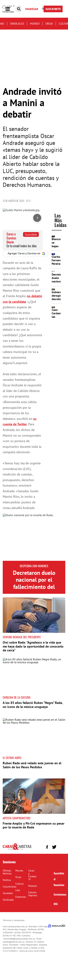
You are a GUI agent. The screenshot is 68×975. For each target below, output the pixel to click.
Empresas (20, 896)
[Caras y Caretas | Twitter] (54, 847)
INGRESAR (31, 9)
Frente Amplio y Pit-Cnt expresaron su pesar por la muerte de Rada (33, 825)
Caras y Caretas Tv (32, 875)
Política (7, 880)
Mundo (35, 23)
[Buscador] (18, 8)
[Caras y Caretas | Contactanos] (61, 846)
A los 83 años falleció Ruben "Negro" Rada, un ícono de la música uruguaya (33, 705)
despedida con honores (34, 566)
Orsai (49, 23)
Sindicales (17, 23)
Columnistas (9, 886)
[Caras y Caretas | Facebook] (47, 847)
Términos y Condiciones (13, 920)
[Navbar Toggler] (10, 9)
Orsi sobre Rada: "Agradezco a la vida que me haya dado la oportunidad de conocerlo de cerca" (33, 646)
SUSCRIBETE (53, 9)
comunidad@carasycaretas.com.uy (19, 938)
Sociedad (8, 893)
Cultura (19, 883)
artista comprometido (16, 818)
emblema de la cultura (16, 697)
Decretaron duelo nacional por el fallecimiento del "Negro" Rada (34, 583)
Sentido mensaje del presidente (22, 637)
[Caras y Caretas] (17, 849)
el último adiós (12, 757)
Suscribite (31, 234)
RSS (56, 904)
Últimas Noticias (7, 872)
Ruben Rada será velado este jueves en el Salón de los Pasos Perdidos (32, 765)
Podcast (32, 885)
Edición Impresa (32, 894)
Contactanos (60, 894)
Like (17, 890)
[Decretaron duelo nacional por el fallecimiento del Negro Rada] (34, 537)
